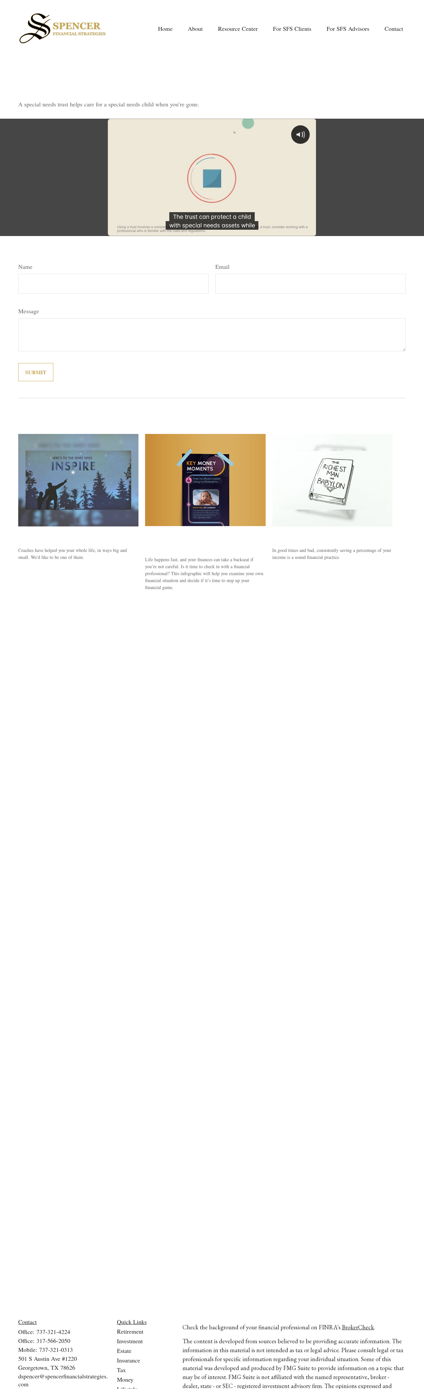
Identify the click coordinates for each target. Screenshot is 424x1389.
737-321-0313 (56, 1350)
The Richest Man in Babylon (314, 534)
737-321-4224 (53, 1332)
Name (25, 267)
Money (125, 1379)
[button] (165, 28)
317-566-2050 (53, 1341)
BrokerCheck (358, 1327)
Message (28, 311)
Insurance (128, 1360)
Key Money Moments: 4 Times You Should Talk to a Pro (198, 539)
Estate (124, 1351)
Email (222, 267)
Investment (130, 1341)
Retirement (130, 1331)
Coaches (30, 534)
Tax (121, 1370)
